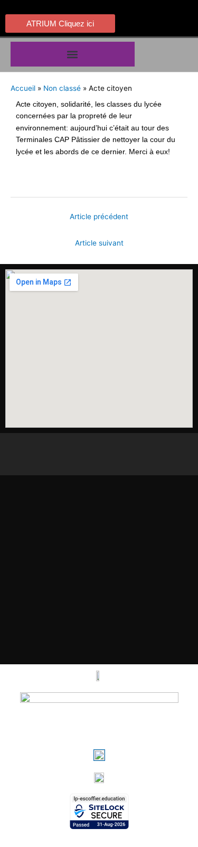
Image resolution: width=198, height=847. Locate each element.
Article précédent (99, 216)
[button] (72, 54)
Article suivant (99, 243)
